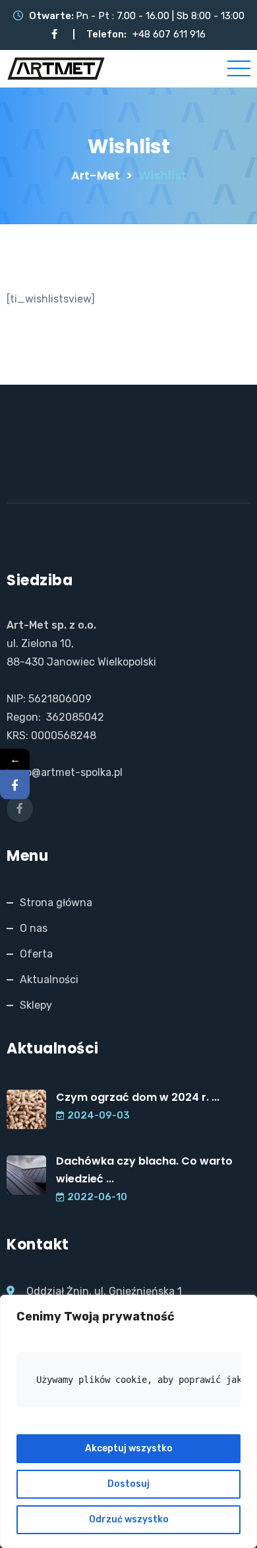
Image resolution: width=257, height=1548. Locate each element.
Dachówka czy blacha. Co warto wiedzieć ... (144, 1169)
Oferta (36, 954)
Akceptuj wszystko (129, 1448)
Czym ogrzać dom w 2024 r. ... (137, 1097)
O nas (33, 928)
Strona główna (56, 902)
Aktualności (49, 979)
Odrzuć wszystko (129, 1519)
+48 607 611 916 (169, 34)
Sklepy (36, 1005)
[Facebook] (15, 785)
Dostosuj (128, 1483)
